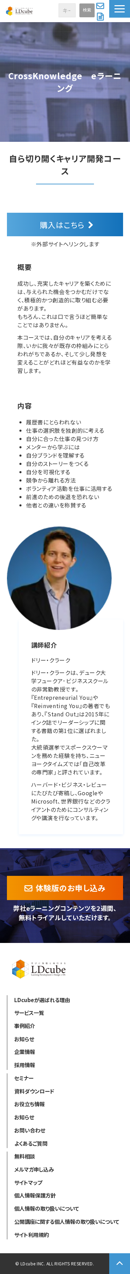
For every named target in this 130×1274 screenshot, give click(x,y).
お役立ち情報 (29, 1104)
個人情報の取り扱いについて (46, 1208)
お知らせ (24, 1039)
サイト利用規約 (31, 1234)
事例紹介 (24, 1025)
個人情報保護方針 (35, 1195)
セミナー (23, 1078)
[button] (119, 9)
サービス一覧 (29, 1012)
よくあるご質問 (30, 1143)
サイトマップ (28, 1182)
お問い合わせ (101, 5)
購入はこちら (62, 224)
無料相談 (24, 1156)
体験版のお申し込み (71, 887)
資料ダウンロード (101, 16)
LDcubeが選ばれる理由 (42, 999)
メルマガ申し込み (34, 1169)
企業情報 (24, 1051)
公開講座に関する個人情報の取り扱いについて (66, 1221)
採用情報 (24, 1065)
